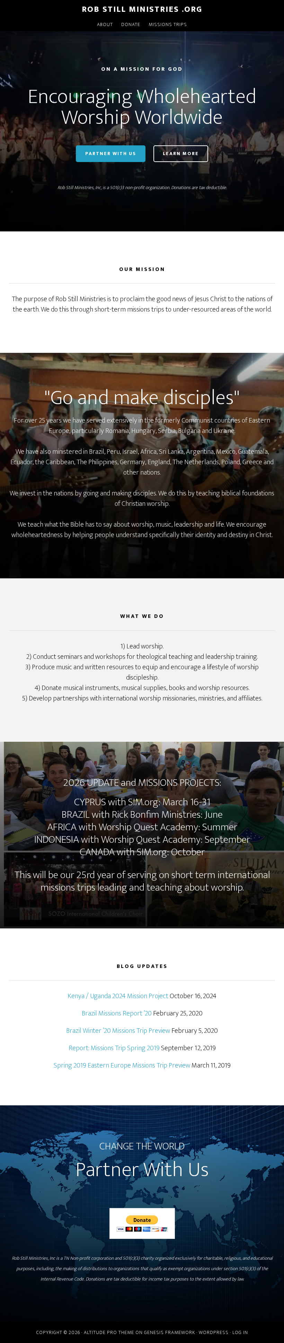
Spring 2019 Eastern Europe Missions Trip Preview (122, 1065)
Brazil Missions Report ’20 (117, 1013)
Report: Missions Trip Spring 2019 (114, 1048)
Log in (240, 1332)
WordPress (214, 1332)
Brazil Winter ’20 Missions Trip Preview (118, 1031)
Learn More (181, 154)
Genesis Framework (169, 1332)
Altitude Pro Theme (109, 1332)
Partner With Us (110, 154)
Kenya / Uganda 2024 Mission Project (118, 996)
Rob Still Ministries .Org (142, 9)
